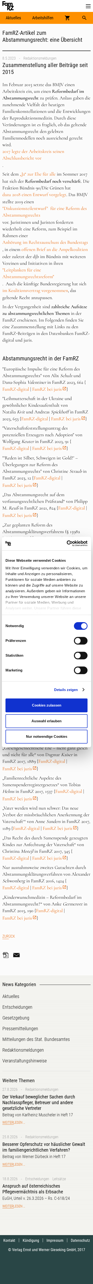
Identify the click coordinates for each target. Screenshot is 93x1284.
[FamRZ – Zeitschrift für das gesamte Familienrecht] (8, 6)
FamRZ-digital (15, 389)
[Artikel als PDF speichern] (7, 955)
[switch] (81, 641)
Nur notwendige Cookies (46, 736)
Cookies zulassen (46, 705)
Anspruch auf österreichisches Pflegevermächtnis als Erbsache (32, 1189)
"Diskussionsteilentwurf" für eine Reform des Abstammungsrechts (44, 212)
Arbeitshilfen (42, 17)
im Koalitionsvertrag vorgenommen (35, 290)
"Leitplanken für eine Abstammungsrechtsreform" (28, 273)
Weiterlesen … (13, 1122)
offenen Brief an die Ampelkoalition (54, 249)
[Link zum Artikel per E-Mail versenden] (17, 955)
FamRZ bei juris (47, 389)
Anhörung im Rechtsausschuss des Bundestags (45, 242)
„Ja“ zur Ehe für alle (38, 174)
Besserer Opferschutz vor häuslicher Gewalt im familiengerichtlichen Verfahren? (43, 1147)
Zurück (8, 936)
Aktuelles (13, 17)
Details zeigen (66, 690)
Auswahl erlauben (46, 721)
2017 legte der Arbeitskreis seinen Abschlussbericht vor (33, 155)
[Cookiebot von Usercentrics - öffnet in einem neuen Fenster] (67, 543)
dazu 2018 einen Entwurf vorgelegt (34, 195)
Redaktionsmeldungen (40, 58)
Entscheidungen (37, 1179)
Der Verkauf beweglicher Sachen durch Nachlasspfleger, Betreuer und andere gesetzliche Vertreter (38, 1102)
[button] (88, 6)
